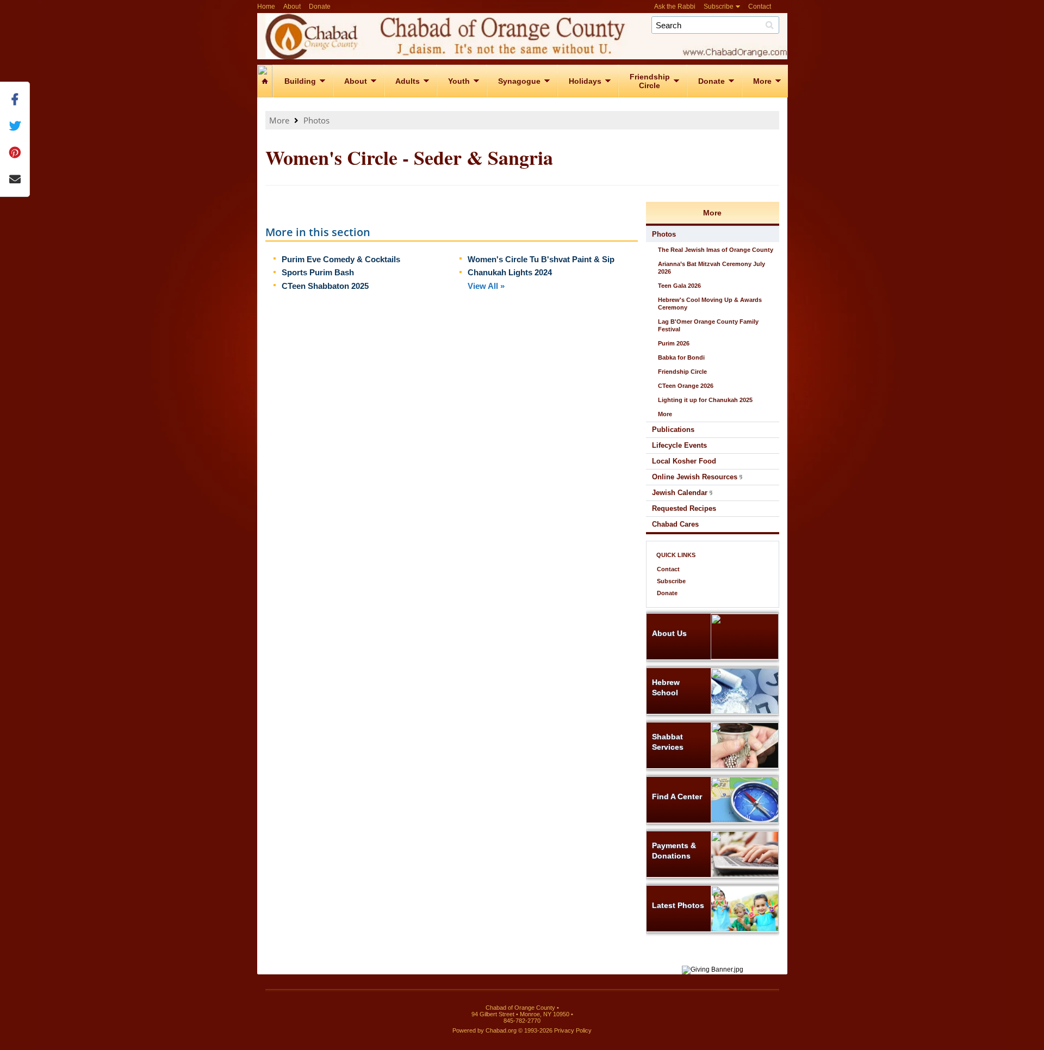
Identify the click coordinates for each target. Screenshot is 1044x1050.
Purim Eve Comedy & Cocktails (341, 259)
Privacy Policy (573, 1030)
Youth (459, 81)
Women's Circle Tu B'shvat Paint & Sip (541, 259)
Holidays (585, 81)
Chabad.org (501, 1030)
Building (300, 81)
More (762, 81)
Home (266, 6)
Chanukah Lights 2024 (510, 272)
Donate (320, 6)
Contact (759, 6)
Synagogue (519, 81)
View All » (486, 286)
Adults (407, 81)
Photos (316, 120)
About (292, 6)
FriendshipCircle (650, 81)
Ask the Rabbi (674, 6)
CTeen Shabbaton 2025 (325, 286)
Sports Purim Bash (318, 272)
